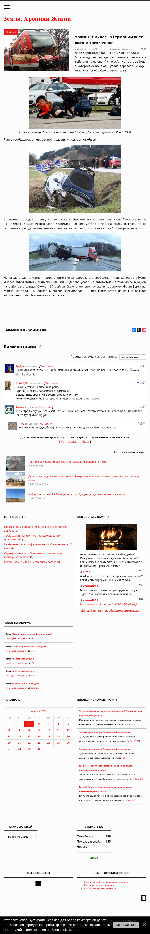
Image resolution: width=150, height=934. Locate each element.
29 (29, 749)
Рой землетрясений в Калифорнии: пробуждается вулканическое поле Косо (76, 494)
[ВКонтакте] (134, 330)
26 (68, 742)
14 (19, 736)
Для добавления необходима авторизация (111, 611)
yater (33, 651)
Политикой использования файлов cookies (38, 930)
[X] (139, 330)
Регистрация (70, 442)
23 (39, 742)
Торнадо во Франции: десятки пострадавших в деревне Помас (68, 461)
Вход (85, 442)
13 (9, 736)
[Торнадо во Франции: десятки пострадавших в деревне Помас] (15, 469)
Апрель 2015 (38, 711)
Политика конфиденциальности (100, 888)
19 (68, 736)
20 (9, 742)
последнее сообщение (16, 638)
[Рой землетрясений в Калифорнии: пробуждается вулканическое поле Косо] (15, 502)
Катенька (35, 688)
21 (19, 742)
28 (19, 749)
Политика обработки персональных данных (106, 881)
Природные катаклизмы (121, 48)
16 (39, 736)
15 (29, 736)
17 (48, 736)
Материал (46, 366)
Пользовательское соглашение (99, 885)
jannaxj (94, 858)
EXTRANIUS (129, 724)
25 (58, 742)
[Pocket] (144, 330)
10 (48, 730)
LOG (33, 663)
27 (9, 749)
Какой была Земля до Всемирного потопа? (31, 562)
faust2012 (134, 741)
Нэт (32, 638)
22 (29, 742)
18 (58, 736)
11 (58, 730)
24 (48, 742)
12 (68, 730)
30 (39, 749)
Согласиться (126, 924)
